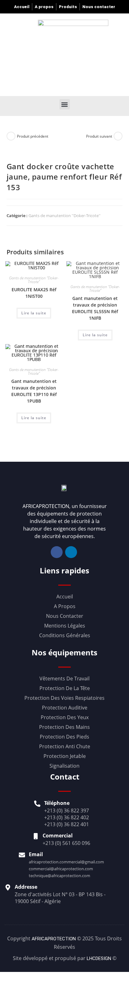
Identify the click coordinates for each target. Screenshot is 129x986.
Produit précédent (32, 136)
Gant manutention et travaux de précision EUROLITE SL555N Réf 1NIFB (95, 308)
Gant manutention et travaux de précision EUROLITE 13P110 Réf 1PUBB (34, 391)
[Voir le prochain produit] (118, 136)
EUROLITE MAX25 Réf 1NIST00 (34, 293)
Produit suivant (99, 136)
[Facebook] (57, 552)
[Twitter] (71, 552)
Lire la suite (33, 313)
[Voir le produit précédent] (11, 136)
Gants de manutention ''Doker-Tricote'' (64, 215)
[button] (80, 54)
